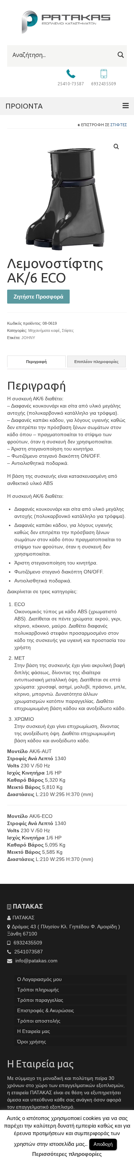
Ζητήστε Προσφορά (38, 297)
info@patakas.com (36, 960)
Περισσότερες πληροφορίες (67, 1154)
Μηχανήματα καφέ (44, 330)
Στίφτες (118, 125)
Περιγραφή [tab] (36, 361)
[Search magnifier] (121, 55)
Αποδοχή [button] (103, 1144)
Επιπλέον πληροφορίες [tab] (96, 361)
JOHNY (28, 337)
